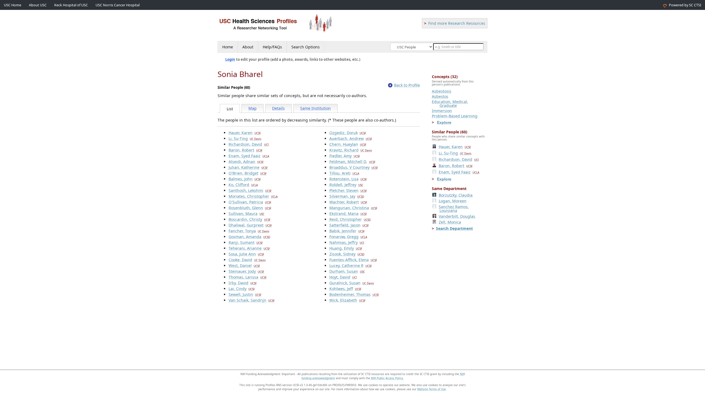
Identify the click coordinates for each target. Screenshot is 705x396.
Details (278, 108)
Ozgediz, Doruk (347, 132)
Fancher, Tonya (249, 230)
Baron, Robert (245, 150)
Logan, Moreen (453, 201)
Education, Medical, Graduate (450, 103)
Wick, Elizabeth (347, 300)
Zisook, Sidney (346, 254)
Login (230, 59)
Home (227, 47)
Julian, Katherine (248, 167)
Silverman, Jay (346, 196)
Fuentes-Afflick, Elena (353, 259)
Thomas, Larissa (248, 277)
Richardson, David (249, 144)
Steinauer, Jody (246, 271)
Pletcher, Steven (348, 190)
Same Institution (315, 108)
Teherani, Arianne (249, 248)
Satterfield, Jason (349, 225)
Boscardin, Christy (249, 219)
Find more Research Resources (456, 23)
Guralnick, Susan (351, 282)
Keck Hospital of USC (71, 5)
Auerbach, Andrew (350, 138)
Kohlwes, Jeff (345, 288)
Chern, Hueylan (347, 144)
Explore (444, 122)
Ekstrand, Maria (348, 213)
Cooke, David (247, 259)
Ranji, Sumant (246, 242)
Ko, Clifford (243, 184)
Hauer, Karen (245, 132)
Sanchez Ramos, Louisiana (454, 208)
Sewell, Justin (245, 294)
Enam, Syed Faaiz (249, 155)
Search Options (305, 47)
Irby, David (243, 282)
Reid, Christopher (350, 219)
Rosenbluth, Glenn (250, 207)
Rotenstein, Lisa (348, 179)
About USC (38, 5)
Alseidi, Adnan (246, 161)
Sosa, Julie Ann (246, 254)
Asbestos (440, 96)
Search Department (454, 228)
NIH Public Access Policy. (387, 378)
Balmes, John (245, 179)
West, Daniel (244, 265)
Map (252, 108)
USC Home (12, 5)
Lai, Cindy (242, 288)
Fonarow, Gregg (348, 236)
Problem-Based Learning (455, 116)
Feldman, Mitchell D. (352, 161)
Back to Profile (407, 85)
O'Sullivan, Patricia (250, 202)
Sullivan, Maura (246, 213)
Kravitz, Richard (350, 150)
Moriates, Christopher (253, 196)
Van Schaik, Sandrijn (252, 300)
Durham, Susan (347, 271)
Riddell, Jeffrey (346, 184)
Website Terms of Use (431, 389)
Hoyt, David (343, 277)
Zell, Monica (450, 222)
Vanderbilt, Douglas (457, 216)
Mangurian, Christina (353, 207)
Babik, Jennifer (347, 230)
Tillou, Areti (344, 173)
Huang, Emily (345, 248)
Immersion (442, 110)
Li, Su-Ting (245, 138)
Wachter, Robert (348, 202)
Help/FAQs (272, 47)
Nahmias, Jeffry (346, 242)
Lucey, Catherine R (350, 265)
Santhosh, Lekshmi (250, 190)
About (247, 47)
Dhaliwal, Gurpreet (250, 225)
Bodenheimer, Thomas (354, 294)
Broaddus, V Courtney (353, 167)
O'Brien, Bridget (248, 173)
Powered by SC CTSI (685, 5)
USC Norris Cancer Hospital (118, 5)
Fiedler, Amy (344, 155)
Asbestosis (441, 91)
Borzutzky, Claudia (456, 195)
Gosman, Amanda (249, 236)
